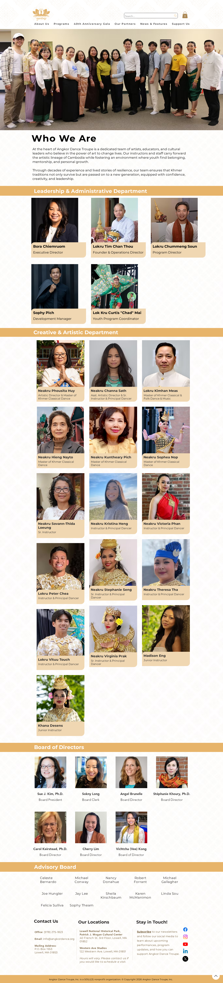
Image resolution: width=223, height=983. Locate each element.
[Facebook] (185, 929)
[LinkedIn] (185, 951)
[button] (185, 15)
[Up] (216, 976)
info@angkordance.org (59, 938)
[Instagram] (185, 937)
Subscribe (144, 931)
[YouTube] (185, 944)
